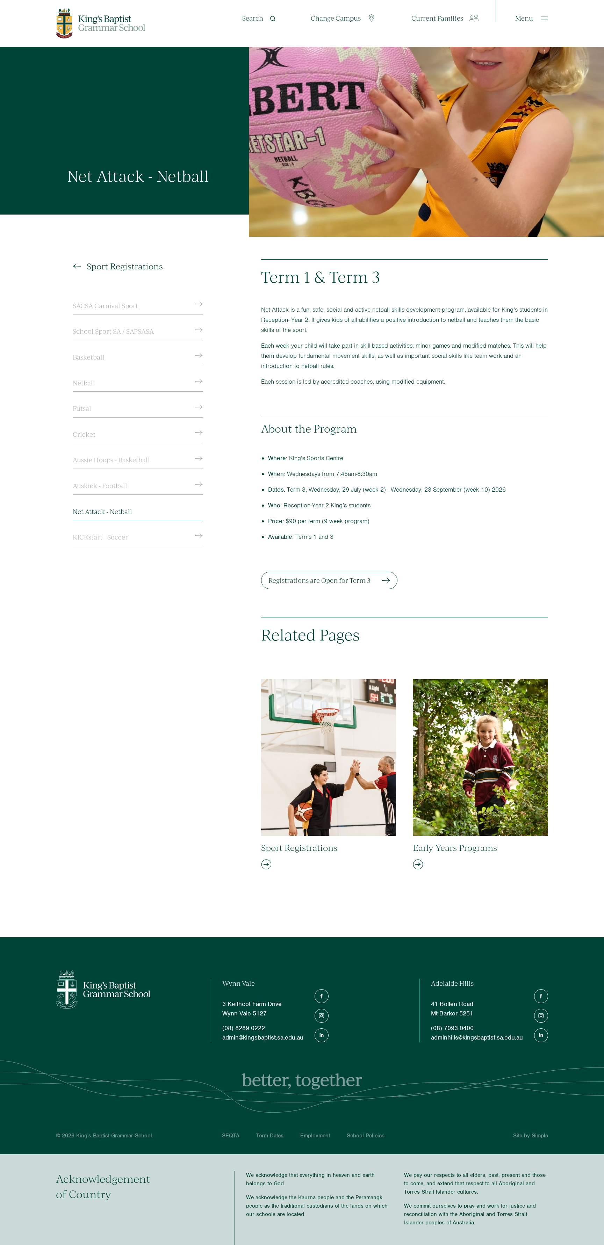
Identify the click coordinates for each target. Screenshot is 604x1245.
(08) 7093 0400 (452, 1028)
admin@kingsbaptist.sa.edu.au (262, 1037)
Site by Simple (530, 1135)
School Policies (365, 1135)
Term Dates (269, 1135)
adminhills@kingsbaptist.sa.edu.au (477, 1037)
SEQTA (230, 1135)
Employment (315, 1135)
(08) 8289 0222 (243, 1028)
